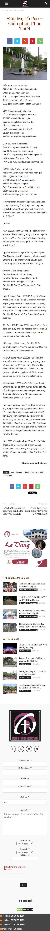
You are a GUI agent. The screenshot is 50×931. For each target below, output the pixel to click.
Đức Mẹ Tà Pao (20, 85)
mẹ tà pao (8, 475)
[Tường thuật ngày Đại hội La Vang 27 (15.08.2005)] (10, 662)
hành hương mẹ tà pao (34, 472)
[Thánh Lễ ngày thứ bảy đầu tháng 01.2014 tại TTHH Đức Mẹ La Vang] (10, 627)
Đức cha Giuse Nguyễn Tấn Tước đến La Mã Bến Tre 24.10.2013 (14, 511)
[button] (46, 4)
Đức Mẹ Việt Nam (17, 10)
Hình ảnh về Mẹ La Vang (28, 590)
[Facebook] (13, 749)
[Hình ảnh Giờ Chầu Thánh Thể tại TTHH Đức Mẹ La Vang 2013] (10, 600)
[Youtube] (37, 749)
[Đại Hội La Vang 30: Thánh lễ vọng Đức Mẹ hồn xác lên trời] (10, 675)
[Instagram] (21, 749)
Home (5, 10)
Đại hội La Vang (25, 651)
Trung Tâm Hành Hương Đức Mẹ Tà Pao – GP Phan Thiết (36, 511)
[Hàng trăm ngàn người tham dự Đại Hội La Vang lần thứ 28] (10, 689)
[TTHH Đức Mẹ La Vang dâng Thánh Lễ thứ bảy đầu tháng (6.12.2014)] (10, 614)
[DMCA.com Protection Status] (25, 910)
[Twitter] (29, 749)
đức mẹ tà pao (16, 472)
